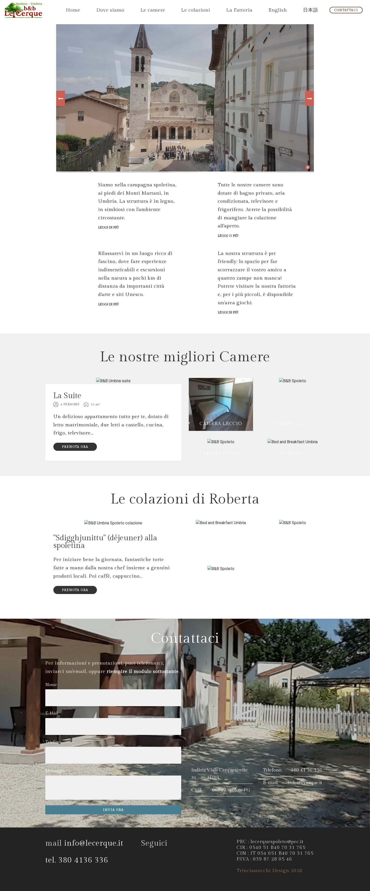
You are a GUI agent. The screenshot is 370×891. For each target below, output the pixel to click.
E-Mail (51, 713)
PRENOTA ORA (75, 447)
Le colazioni (195, 10)
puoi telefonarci (144, 663)
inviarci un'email (65, 671)
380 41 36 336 (306, 770)
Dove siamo (110, 10)
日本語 (310, 10)
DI (228, 235)
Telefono (53, 742)
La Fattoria (239, 10)
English (278, 10)
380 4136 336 (83, 860)
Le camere (152, 10)
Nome (51, 684)
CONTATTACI (346, 10)
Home (73, 10)
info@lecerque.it (305, 782)
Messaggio (55, 770)
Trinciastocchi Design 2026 (270, 870)
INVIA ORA (113, 810)
